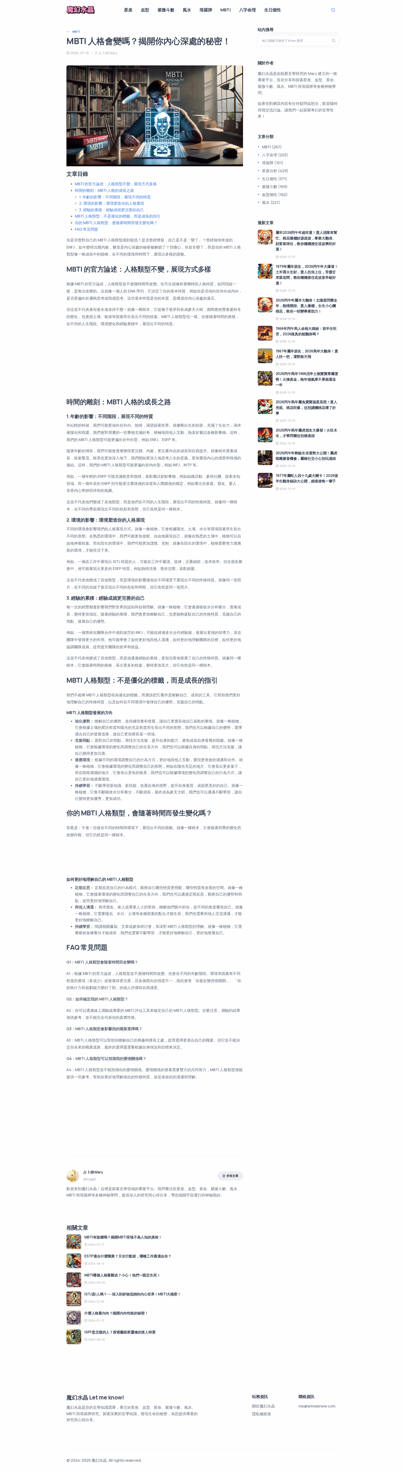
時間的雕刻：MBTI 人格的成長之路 (104, 190)
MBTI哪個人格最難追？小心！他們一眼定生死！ (122, 1275)
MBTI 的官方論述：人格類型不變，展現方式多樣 (116, 183)
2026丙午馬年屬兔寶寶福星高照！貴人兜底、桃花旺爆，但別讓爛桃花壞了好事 (306, 407)
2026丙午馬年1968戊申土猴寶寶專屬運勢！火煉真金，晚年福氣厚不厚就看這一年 (307, 379)
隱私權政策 (261, 1413)
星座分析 (269, 170)
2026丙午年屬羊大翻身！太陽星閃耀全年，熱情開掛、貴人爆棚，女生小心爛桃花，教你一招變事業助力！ (306, 306)
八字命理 (247, 10)
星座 (128, 10)
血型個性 (269, 194)
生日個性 (272, 10)
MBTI (225, 10)
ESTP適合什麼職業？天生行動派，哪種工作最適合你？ (127, 1256)
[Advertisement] (154, 361)
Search (334, 10)
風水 (187, 10)
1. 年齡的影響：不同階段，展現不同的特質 (115, 196)
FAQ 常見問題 (87, 229)
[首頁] (80, 10)
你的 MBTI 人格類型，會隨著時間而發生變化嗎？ (116, 222)
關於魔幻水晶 (263, 1406)
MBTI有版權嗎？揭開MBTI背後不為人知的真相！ (123, 1237)
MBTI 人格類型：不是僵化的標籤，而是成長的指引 (118, 216)
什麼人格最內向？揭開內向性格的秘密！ (116, 1313)
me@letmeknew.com (316, 1406)
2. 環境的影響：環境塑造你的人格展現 (111, 203)
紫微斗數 (166, 10)
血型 (145, 10)
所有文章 (232, 1176)
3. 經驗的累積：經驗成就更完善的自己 (111, 209)
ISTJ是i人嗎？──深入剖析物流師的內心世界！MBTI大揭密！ (132, 1294)
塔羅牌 (206, 10)
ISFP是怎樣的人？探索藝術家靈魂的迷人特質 (120, 1332)
